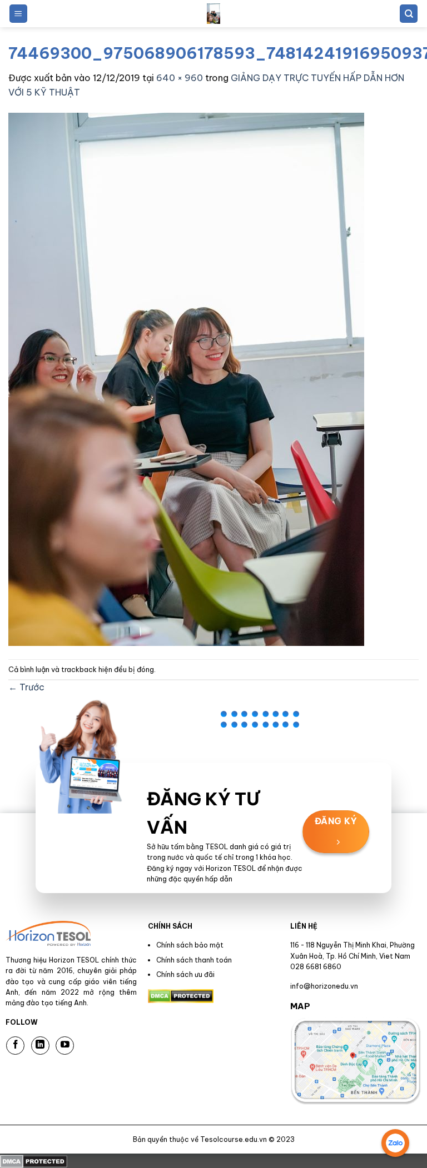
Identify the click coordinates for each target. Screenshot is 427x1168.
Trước (26, 687)
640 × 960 (179, 77)
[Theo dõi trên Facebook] (15, 1045)
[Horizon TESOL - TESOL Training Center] (213, 13)
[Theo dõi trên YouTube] (65, 1045)
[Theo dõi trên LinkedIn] (40, 1045)
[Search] (409, 13)
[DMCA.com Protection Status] (33, 1160)
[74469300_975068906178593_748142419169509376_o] (186, 378)
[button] (18, 13)
